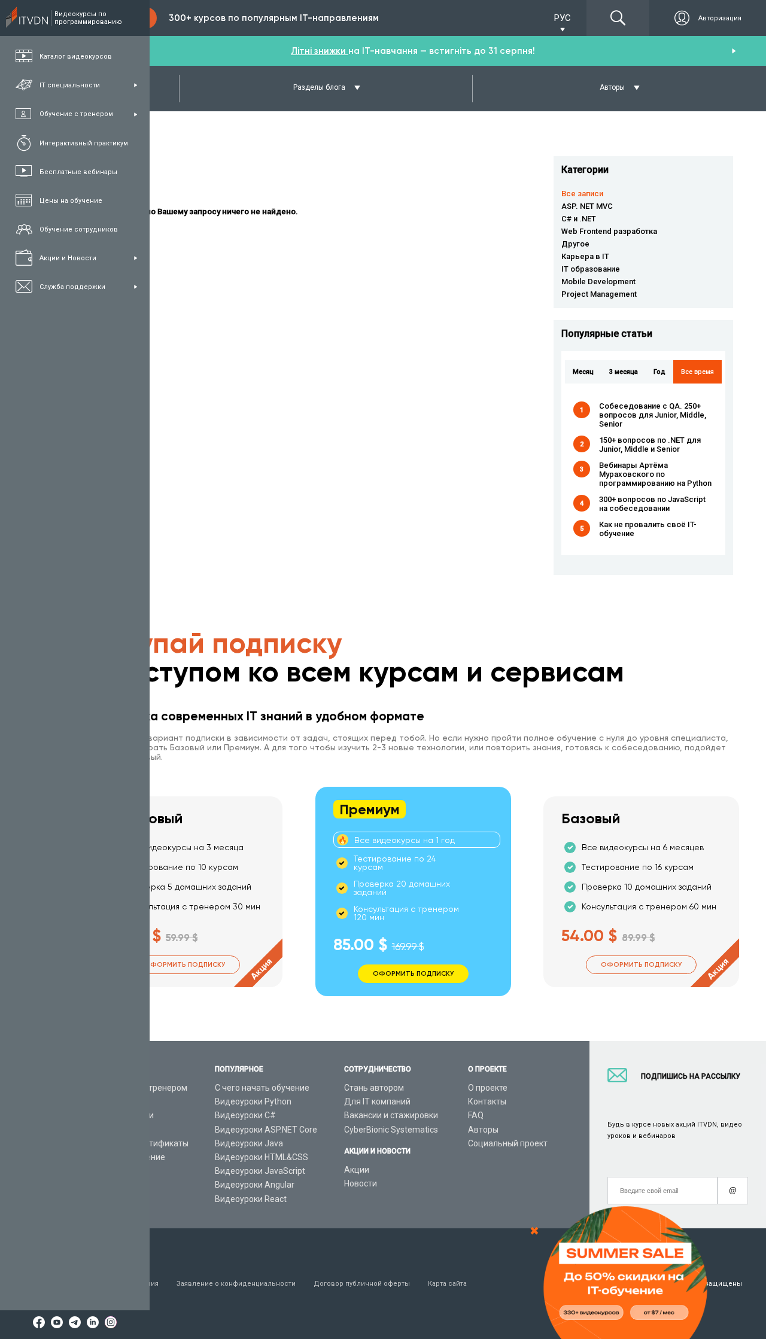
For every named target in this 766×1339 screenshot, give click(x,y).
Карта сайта (447, 1284)
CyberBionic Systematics (391, 1129)
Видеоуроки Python (253, 1101)
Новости (360, 1183)
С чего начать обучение (262, 1087)
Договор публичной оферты (362, 1284)
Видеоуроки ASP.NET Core (266, 1129)
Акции (356, 1169)
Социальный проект (508, 1143)
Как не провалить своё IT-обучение (648, 529)
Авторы (483, 1129)
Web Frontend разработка (609, 231)
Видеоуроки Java (249, 1143)
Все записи (582, 193)
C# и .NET (578, 218)
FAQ (476, 1115)
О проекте (487, 1087)
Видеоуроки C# (245, 1115)
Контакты (487, 1101)
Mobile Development (598, 281)
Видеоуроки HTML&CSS (261, 1157)
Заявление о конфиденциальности (236, 1284)
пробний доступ (417, 50)
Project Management (599, 294)
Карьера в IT (585, 256)
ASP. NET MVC (587, 206)
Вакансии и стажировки (391, 1115)
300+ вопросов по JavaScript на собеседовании (652, 504)
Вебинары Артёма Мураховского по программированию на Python (655, 474)
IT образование (590, 268)
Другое (575, 243)
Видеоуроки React (251, 1199)
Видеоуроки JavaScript (260, 1171)
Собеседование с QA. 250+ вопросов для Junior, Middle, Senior (652, 414)
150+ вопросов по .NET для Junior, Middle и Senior (650, 445)
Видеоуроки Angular (254, 1184)
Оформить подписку (184, 965)
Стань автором (374, 1087)
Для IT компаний (377, 1101)
